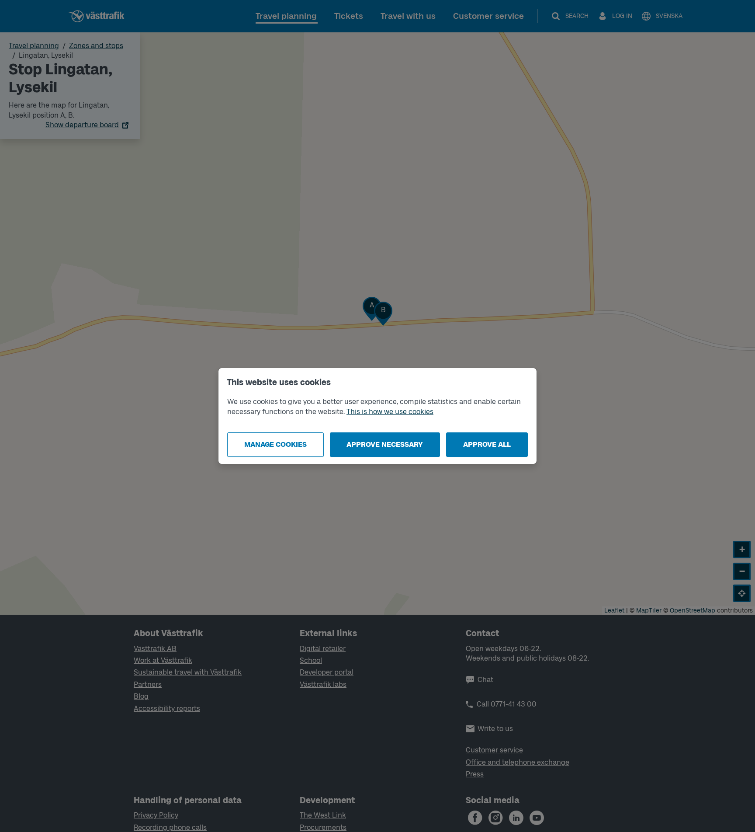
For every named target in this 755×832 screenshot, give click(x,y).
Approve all (487, 444)
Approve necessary (384, 444)
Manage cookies (275, 444)
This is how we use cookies (389, 411)
